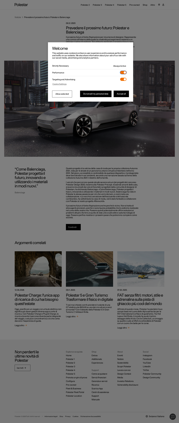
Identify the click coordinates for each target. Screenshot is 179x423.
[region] (90, 72)
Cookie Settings (59, 84)
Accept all (121, 94)
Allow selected (62, 94)
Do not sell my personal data (95, 94)
